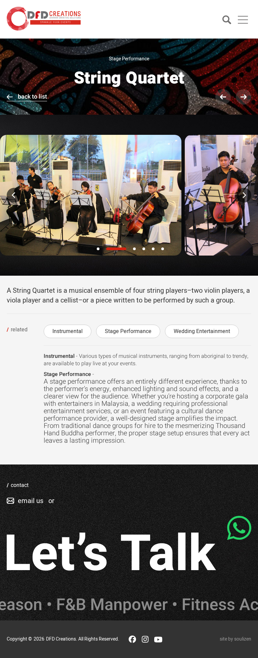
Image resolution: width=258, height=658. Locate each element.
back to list (32, 96)
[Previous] (14, 195)
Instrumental (67, 331)
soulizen (242, 639)
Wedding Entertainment (202, 331)
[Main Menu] (242, 19)
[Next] (243, 195)
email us (30, 501)
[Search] (226, 20)
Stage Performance (128, 331)
